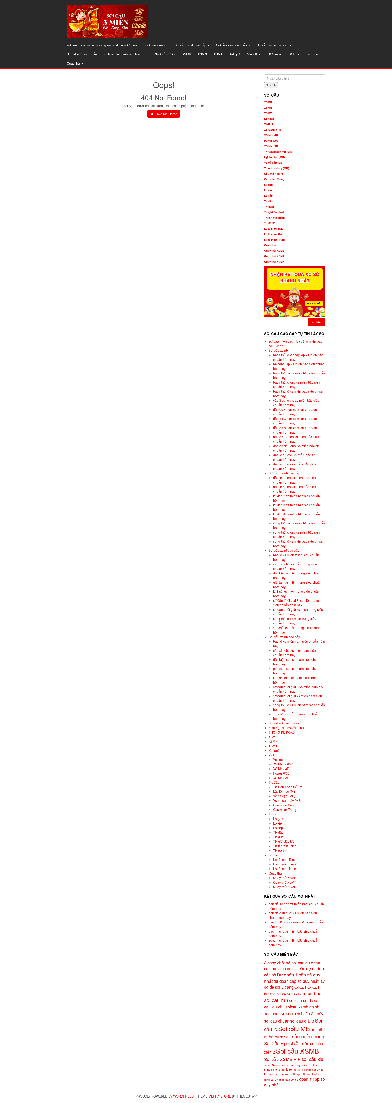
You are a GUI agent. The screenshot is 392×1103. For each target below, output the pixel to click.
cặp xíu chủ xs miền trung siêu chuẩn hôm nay (295, 566)
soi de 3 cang (272, 1065)
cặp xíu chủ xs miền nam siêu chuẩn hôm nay (294, 652)
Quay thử (74, 63)
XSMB (186, 54)
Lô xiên (268, 190)
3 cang (270, 962)
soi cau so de (301, 1000)
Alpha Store (220, 1096)
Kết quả (234, 54)
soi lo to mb (289, 1070)
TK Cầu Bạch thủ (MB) (278, 152)
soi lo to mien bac (306, 1069)
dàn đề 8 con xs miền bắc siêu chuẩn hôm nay (295, 429)
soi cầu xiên (298, 1043)
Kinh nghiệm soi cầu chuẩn (123, 54)
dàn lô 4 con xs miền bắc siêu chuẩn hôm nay (294, 466)
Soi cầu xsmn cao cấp (273, 45)
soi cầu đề (312, 1058)
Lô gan (268, 185)
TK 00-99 (270, 223)
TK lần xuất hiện (274, 218)
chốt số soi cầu (290, 962)
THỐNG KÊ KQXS (162, 54)
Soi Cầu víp (275, 1043)
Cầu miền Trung (274, 179)
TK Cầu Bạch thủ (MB (288, 787)
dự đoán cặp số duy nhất (296, 981)
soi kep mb (308, 1065)
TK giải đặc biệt (274, 212)
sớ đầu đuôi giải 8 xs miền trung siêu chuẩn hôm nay (296, 602)
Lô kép (268, 195)
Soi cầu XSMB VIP (282, 1059)
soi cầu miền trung (304, 1036)
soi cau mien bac (304, 993)
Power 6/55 (271, 140)
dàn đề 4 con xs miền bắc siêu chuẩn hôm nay (295, 411)
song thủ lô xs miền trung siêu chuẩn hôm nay (294, 620)
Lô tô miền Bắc (273, 228)
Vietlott (252, 54)
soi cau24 (279, 993)
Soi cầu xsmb (155, 45)
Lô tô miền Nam (274, 234)
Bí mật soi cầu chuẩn (82, 54)
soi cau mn (276, 999)
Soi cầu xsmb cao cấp (191, 45)
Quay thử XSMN (274, 262)
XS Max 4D (271, 135)
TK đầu (268, 201)
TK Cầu (273, 54)
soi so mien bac (280, 1079)
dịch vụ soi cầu (291, 968)
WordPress (183, 1096)
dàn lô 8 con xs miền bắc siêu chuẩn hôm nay (294, 489)
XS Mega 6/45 (273, 130)
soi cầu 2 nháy (310, 1013)
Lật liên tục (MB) (274, 157)
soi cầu (288, 1013)
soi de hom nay (291, 1065)
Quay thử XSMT (274, 256)
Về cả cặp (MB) (274, 162)
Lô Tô (311, 54)
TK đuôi (269, 207)
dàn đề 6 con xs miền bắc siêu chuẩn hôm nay (295, 420)
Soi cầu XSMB (297, 1050)
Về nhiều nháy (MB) (276, 168)
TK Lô (292, 54)
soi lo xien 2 (307, 1074)
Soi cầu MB (294, 1028)
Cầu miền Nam (273, 174)
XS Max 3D (271, 146)
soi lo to (276, 1069)
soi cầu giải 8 (302, 1021)
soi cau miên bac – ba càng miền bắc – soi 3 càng (103, 45)
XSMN (202, 54)
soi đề (294, 1079)
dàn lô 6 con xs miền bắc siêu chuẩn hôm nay (294, 479)
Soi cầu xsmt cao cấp (232, 45)
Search (271, 85)
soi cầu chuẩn (276, 1021)
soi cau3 (300, 987)
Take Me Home (165, 114)
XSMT (218, 54)
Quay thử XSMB (274, 250)
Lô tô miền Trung (274, 240)
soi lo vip (295, 1074)
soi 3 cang (284, 987)
